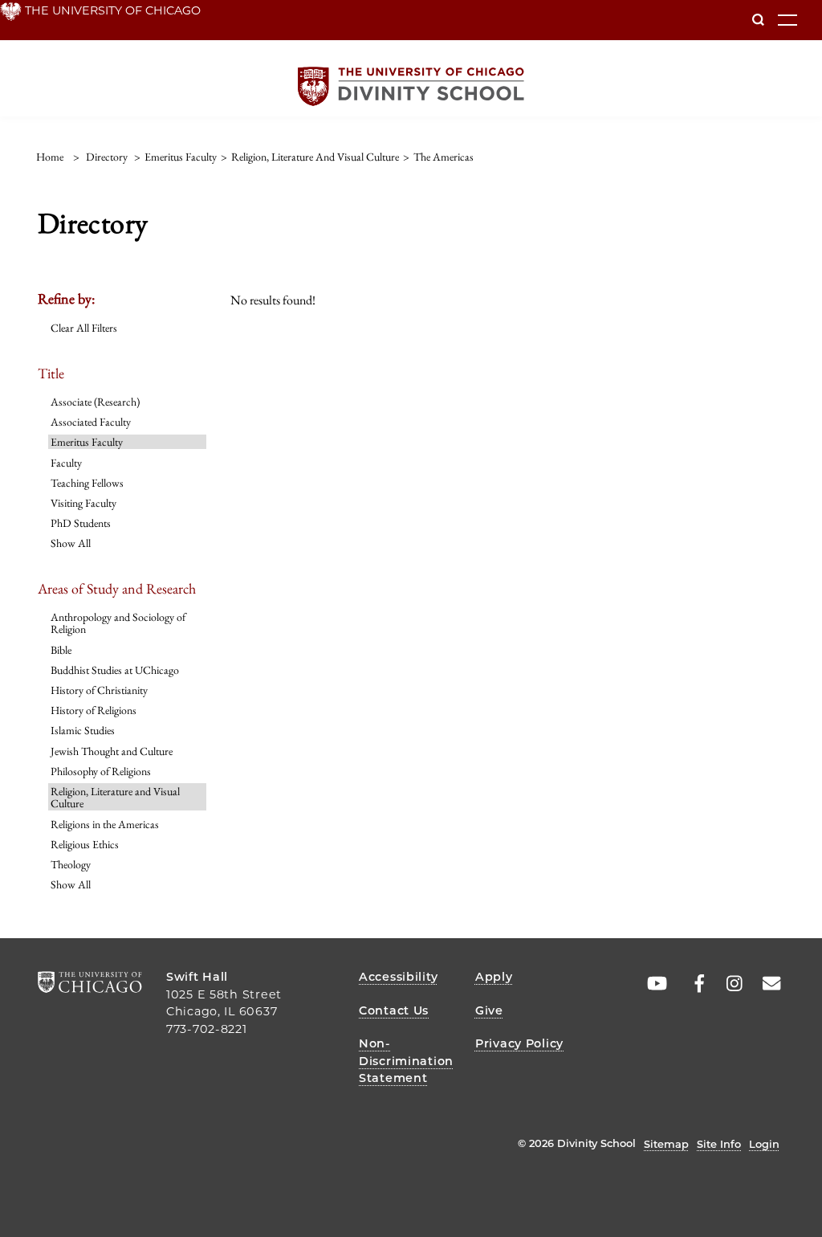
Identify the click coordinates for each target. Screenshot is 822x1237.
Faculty (66, 462)
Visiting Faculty (83, 503)
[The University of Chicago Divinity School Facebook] (691, 984)
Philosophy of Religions (101, 771)
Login (764, 1143)
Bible (61, 650)
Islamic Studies (83, 730)
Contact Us (394, 1010)
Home (49, 156)
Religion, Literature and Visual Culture (115, 797)
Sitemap (666, 1143)
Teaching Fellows (87, 483)
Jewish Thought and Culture (112, 751)
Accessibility (398, 977)
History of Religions (93, 710)
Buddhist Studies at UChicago (115, 670)
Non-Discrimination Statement (406, 1060)
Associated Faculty (91, 421)
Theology (71, 864)
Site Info (719, 1143)
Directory (107, 156)
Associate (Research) (95, 401)
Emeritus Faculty (87, 442)
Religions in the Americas (105, 824)
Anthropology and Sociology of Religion (118, 623)
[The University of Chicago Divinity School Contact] (766, 984)
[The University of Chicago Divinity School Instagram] (729, 984)
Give (489, 1010)
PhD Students (81, 523)
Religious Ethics (85, 844)
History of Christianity (99, 690)
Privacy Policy (519, 1043)
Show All (71, 543)
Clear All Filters (84, 327)
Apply (494, 977)
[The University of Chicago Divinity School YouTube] (653, 984)
